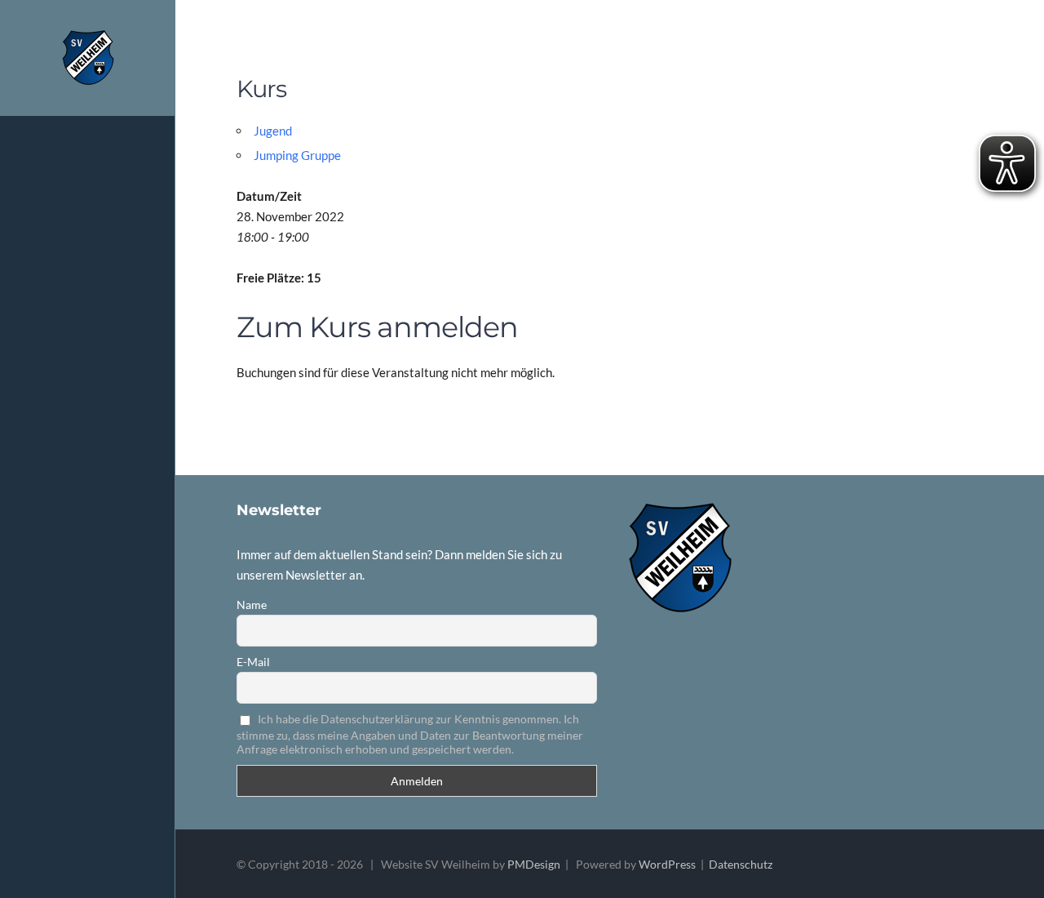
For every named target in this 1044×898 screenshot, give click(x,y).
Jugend (273, 130)
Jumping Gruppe (297, 155)
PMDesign (533, 864)
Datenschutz (740, 864)
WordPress (667, 864)
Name (252, 604)
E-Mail (253, 662)
